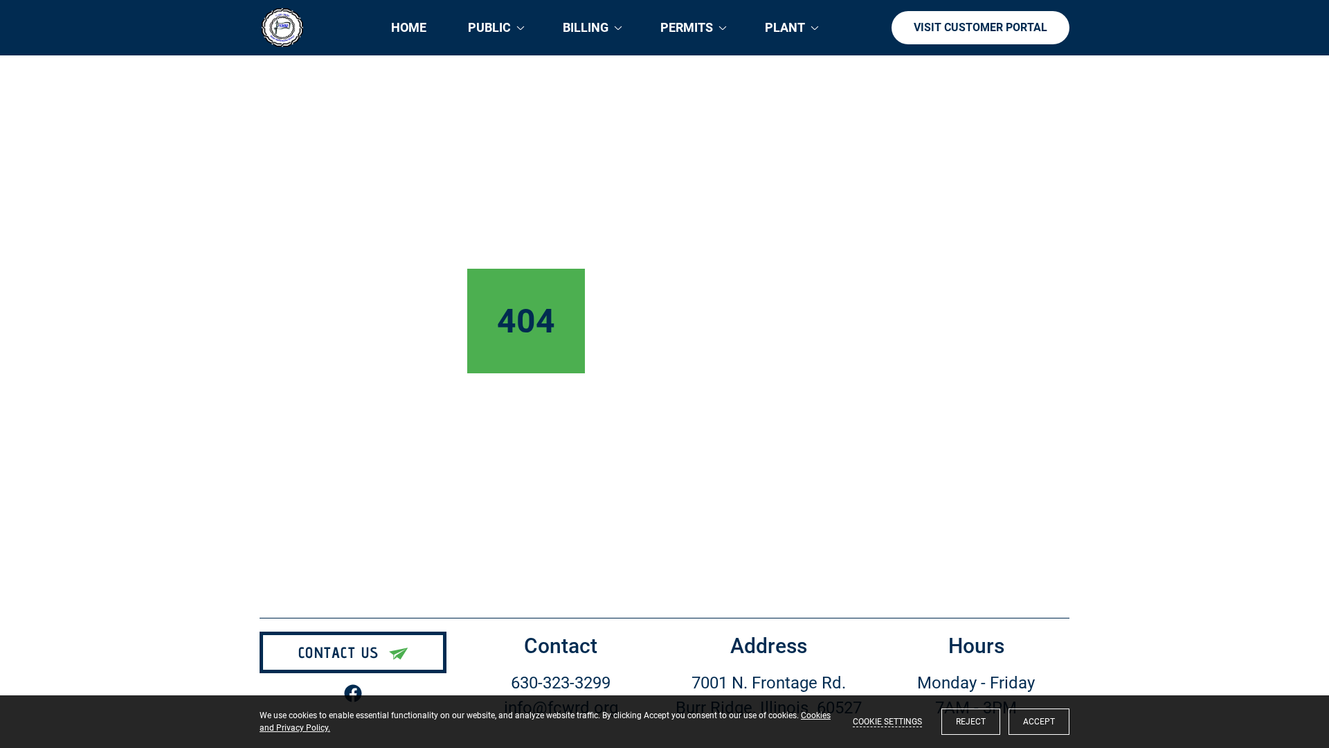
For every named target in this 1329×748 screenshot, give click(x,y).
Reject (971, 722)
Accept (1039, 722)
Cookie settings (887, 722)
